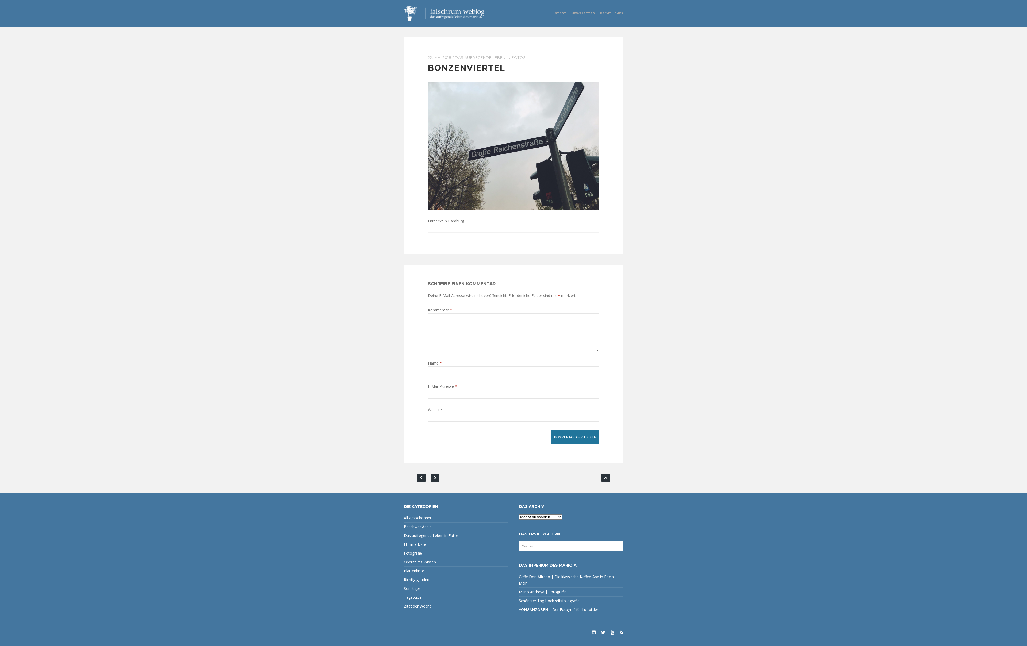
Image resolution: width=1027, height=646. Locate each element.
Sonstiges (412, 588)
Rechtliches (611, 13)
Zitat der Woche (418, 606)
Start (560, 13)
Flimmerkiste (415, 544)
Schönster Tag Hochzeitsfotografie (549, 600)
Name (435, 363)
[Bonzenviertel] (513, 145)
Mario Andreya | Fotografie (543, 591)
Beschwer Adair (417, 526)
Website (435, 409)
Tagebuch (412, 597)
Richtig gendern (417, 579)
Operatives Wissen (420, 561)
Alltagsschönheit (418, 517)
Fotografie (413, 553)
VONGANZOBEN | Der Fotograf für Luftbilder (558, 609)
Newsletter (583, 13)
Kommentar (440, 309)
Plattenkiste (414, 570)
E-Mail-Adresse (442, 386)
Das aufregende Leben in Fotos (490, 57)
